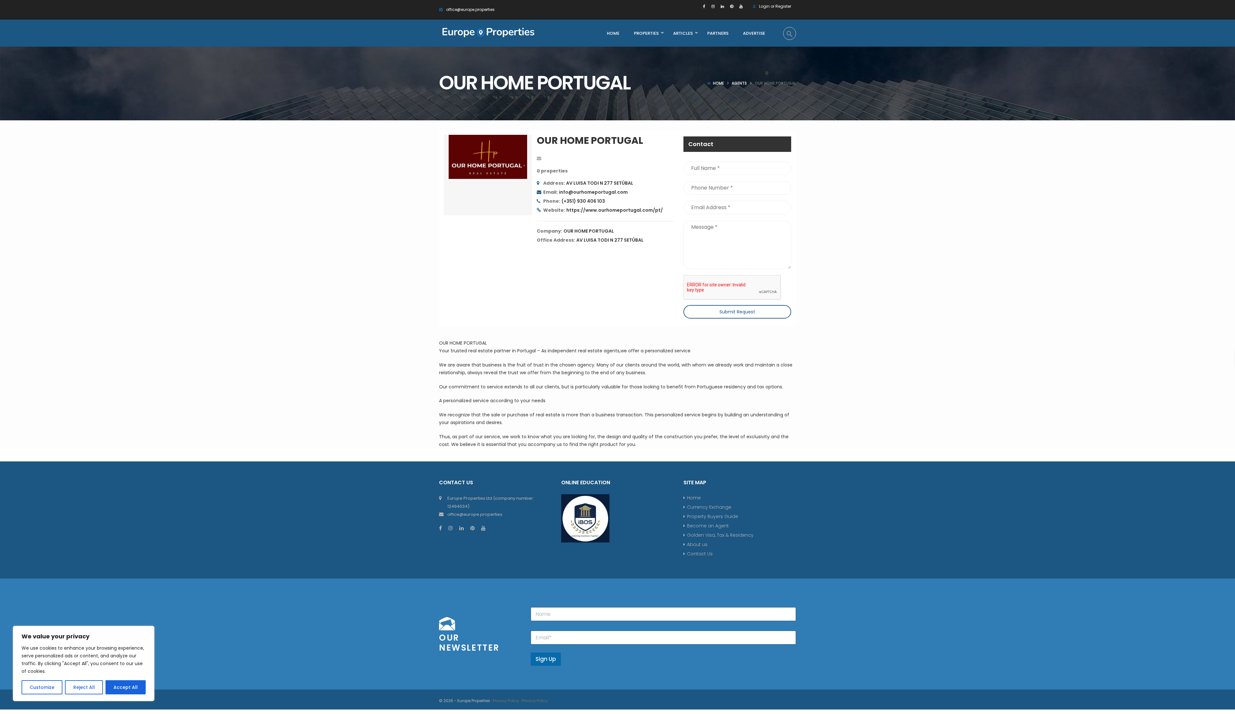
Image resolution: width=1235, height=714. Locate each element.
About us (697, 544)
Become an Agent (708, 526)
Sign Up (545, 659)
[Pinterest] (731, 6)
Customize (42, 687)
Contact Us (700, 554)
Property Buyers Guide (712, 516)
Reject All (84, 687)
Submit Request (737, 312)
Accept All (126, 687)
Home (718, 83)
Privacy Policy (506, 700)
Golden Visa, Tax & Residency (720, 535)
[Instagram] (713, 6)
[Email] (539, 158)
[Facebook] (704, 6)
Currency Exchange (709, 507)
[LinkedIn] (722, 6)
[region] (83, 663)
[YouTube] (741, 6)
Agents (739, 83)
